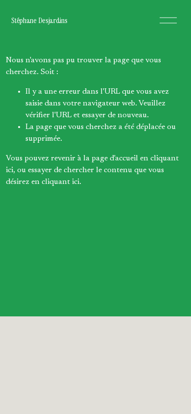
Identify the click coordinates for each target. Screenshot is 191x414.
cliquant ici (60, 182)
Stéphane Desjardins (39, 20)
